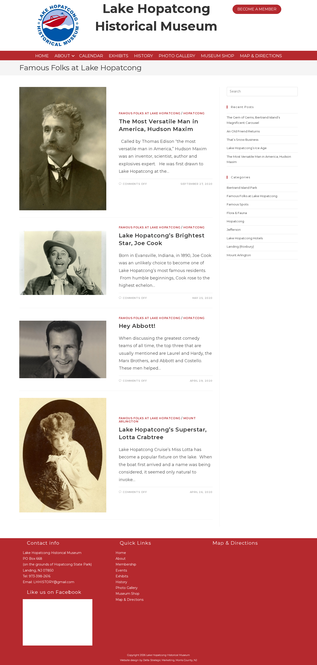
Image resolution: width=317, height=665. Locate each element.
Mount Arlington (239, 255)
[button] (73, 55)
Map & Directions (261, 55)
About (62, 55)
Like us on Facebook (54, 592)
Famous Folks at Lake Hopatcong (150, 113)
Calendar (91, 55)
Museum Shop (217, 55)
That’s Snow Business (242, 139)
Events (121, 570)
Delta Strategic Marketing (159, 660)
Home (42, 55)
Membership (126, 564)
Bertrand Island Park (242, 187)
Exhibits (118, 55)
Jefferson (234, 229)
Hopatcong (194, 113)
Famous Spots (237, 204)
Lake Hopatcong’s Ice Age (247, 148)
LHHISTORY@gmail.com (53, 582)
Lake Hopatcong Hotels (245, 238)
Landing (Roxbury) (240, 246)
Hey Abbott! (137, 326)
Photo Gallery (177, 55)
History (143, 55)
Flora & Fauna (237, 213)
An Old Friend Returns (243, 131)
